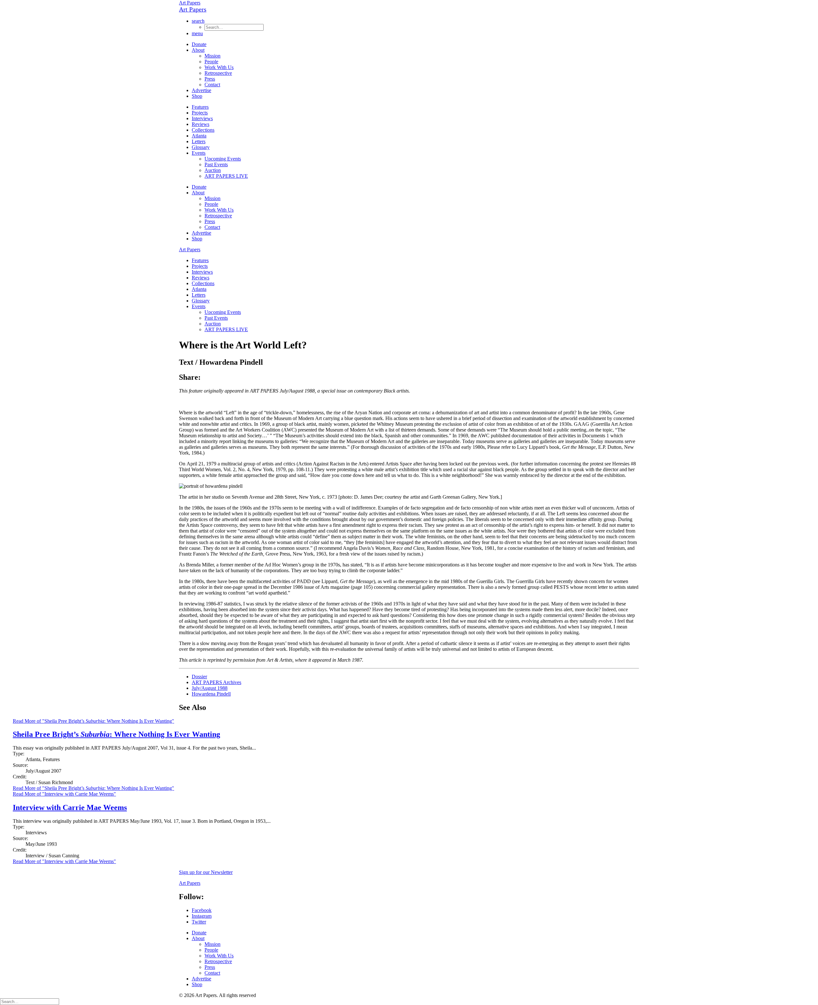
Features (200, 107)
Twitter (199, 921)
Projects (200, 112)
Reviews (200, 124)
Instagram (202, 916)
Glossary (201, 147)
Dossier (199, 676)
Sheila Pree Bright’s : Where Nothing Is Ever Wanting (116, 734)
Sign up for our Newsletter (206, 872)
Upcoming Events (222, 158)
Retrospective (218, 73)
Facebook (202, 910)
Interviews (202, 118)
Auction (212, 170)
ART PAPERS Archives (216, 682)
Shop (197, 96)
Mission (212, 55)
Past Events (216, 164)
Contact (212, 84)
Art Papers (189, 2)
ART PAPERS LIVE (226, 176)
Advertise (201, 90)
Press (209, 79)
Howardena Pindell (211, 694)
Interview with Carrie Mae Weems (70, 807)
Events (198, 153)
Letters (198, 141)
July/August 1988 (210, 688)
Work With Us (219, 67)
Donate (199, 44)
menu (197, 33)
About (198, 50)
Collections (203, 130)
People (211, 61)
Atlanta (199, 135)
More (93, 788)
